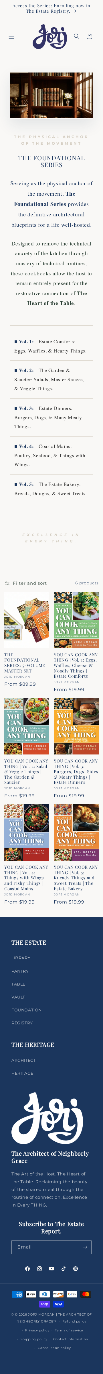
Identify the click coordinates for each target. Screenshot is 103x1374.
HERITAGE (22, 1073)
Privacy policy (37, 1330)
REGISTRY (22, 1023)
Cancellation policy (54, 1348)
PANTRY (20, 971)
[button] (11, 36)
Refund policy (74, 1321)
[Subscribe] (85, 1247)
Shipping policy (34, 1339)
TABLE (18, 984)
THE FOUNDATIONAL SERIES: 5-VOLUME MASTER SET (24, 662)
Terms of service (69, 1330)
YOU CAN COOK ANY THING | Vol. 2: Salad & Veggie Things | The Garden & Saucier (26, 771)
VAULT (18, 997)
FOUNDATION (26, 1010)
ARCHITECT (23, 1060)
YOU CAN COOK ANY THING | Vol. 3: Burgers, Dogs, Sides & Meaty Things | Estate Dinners (76, 771)
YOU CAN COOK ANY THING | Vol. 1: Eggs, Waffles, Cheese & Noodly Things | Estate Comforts (76, 665)
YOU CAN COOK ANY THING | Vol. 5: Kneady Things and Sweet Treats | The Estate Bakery (76, 877)
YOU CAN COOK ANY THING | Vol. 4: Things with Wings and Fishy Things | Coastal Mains (26, 877)
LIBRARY (20, 958)
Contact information (70, 1339)
